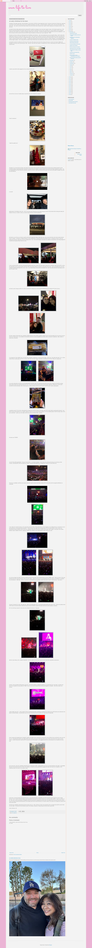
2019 (70, 30)
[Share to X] (21, 811)
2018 (70, 76)
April (71, 70)
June (71, 67)
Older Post (63, 852)
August (71, 64)
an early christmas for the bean (75, 44)
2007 (70, 93)
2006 (70, 94)
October (71, 61)
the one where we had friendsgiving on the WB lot (75, 56)
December (72, 32)
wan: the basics (71, 99)
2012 (70, 85)
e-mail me (69, 159)
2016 (70, 79)
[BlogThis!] (20, 811)
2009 (70, 90)
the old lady (71, 100)
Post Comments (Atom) (18, 854)
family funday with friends (74, 42)
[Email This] (19, 811)
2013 (70, 84)
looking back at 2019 (73, 33)
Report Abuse (71, 145)
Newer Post (11, 852)
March (71, 72)
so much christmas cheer (74, 39)
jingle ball (15, 812)
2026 (70, 20)
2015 (70, 81)
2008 (70, 91)
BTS (12, 812)
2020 (70, 29)
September (72, 63)
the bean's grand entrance (73, 101)
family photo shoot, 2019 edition (75, 48)
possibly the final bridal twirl (74, 52)
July (70, 66)
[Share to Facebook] (22, 811)
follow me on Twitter (79, 155)
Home (37, 852)
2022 (70, 26)
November (72, 60)
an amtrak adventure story (14, 858)
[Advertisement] (75, 124)
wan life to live (19, 7)
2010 (70, 88)
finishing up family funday (74, 41)
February (71, 73)
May (71, 69)
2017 (70, 78)
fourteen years (72, 53)
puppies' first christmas (73, 45)
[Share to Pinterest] (24, 811)
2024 (70, 23)
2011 (70, 87)
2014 (70, 82)
